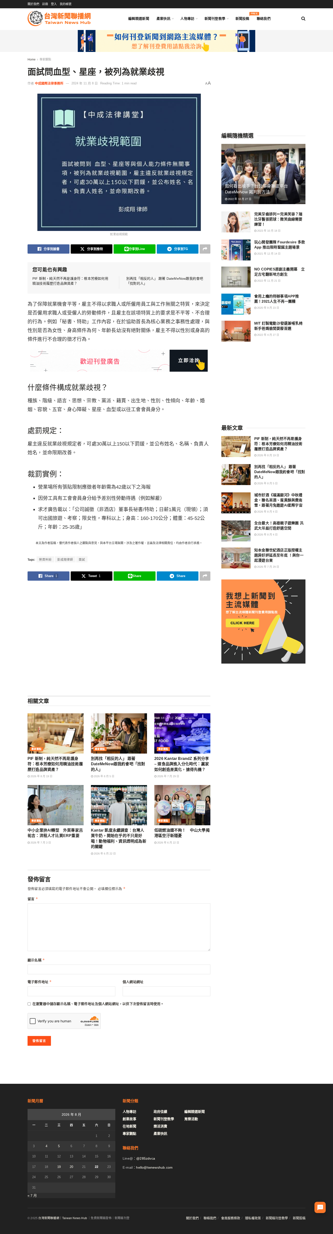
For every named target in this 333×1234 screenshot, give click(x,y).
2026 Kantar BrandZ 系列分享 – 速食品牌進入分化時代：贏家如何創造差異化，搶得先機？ (181, 764)
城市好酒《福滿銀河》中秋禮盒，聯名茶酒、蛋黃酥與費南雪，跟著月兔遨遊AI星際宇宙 (278, 500)
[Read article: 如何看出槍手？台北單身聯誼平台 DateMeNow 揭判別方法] (263, 174)
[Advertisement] (119, 638)
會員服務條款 (230, 1218)
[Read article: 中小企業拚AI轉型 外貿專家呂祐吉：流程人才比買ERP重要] (56, 805)
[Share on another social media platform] (205, 249)
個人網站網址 (133, 982)
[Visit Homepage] (59, 18)
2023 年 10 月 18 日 (268, 230)
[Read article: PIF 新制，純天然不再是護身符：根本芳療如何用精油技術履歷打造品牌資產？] (56, 733)
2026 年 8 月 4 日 (267, 511)
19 (59, 1167)
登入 (54, 4)
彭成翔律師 (65, 559)
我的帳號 (65, 4)
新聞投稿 (242, 17)
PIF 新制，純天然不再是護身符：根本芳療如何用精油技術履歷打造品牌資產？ (55, 764)
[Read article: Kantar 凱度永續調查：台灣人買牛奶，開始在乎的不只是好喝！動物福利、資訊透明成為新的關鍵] (119, 805)
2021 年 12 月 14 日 (268, 253)
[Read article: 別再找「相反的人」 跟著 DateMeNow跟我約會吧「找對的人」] (119, 733)
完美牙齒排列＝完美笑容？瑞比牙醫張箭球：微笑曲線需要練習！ (278, 219)
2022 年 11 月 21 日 (268, 280)
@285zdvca (145, 1158)
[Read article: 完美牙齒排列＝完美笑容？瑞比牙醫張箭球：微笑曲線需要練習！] (236, 221)
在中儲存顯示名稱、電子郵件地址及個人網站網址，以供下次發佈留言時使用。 (98, 1004)
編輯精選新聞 (138, 18)
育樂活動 (191, 1119)
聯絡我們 (264, 18)
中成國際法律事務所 (49, 83)
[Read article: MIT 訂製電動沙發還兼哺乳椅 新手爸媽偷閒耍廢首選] (236, 331)
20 (71, 1167)
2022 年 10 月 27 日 (239, 199)
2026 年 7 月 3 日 (40, 842)
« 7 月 (32, 1195)
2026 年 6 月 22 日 (104, 853)
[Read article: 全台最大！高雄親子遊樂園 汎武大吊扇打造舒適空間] (236, 530)
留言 (33, 898)
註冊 (45, 4)
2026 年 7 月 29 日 (168, 776)
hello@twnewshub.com (154, 1167)
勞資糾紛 (45, 559)
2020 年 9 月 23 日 (267, 307)
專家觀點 (45, 59)
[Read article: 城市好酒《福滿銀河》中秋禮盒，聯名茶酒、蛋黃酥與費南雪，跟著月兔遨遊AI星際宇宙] (236, 502)
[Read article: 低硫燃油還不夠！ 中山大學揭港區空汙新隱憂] (182, 805)
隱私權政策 (253, 1218)
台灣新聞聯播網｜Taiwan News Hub (62, 1218)
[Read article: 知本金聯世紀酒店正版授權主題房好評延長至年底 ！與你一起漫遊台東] (236, 557)
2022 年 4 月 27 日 (267, 334)
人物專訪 (187, 18)
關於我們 (33, 4)
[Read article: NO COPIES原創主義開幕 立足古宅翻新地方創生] (236, 277)
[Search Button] (303, 18)
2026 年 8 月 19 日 (41, 776)
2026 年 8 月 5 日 (103, 776)
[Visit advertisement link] (166, 41)
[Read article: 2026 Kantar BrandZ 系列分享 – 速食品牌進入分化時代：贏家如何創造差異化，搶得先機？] (182, 733)
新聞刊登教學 (215, 18)
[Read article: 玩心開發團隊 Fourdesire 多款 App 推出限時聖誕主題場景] (236, 249)
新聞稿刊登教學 (277, 1218)
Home (32, 59)
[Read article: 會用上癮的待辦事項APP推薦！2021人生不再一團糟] (236, 304)
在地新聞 (129, 1126)
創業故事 (129, 1119)
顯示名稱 (36, 960)
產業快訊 (163, 18)
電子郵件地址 (40, 981)
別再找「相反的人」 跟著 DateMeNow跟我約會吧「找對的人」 (118, 764)
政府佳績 (160, 1112)
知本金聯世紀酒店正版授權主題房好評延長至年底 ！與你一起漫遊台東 (279, 555)
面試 (82, 559)
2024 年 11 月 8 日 (84, 83)
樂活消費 (160, 1126)
